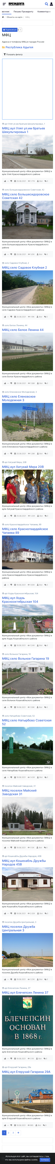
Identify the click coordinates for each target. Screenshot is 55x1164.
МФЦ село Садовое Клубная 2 (24, 267)
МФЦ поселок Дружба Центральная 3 (18, 928)
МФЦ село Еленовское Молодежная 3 (19, 398)
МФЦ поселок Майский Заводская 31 (19, 792)
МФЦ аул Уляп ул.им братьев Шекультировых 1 (23, 130)
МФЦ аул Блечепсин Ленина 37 (25, 992)
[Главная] (3, 17)
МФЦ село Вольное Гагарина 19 (25, 658)
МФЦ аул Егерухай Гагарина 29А (26, 1072)
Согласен (45, 1160)
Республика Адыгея (19, 47)
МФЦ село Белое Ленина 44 (23, 330)
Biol (40, 181)
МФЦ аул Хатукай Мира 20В (23, 467)
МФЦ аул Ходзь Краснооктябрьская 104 (20, 599)
